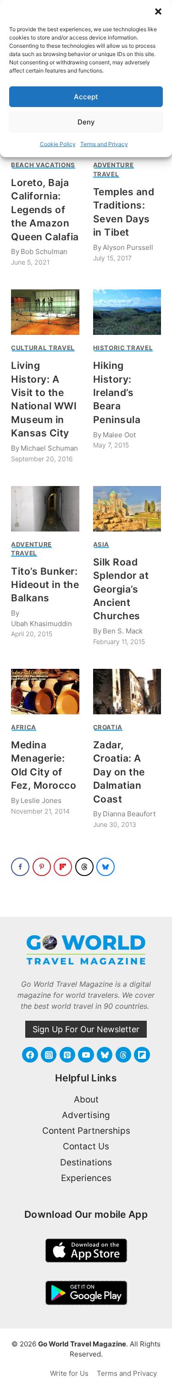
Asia (101, 544)
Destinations (86, 1162)
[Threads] (123, 1055)
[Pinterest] (67, 1055)
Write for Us (69, 1373)
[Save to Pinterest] (42, 867)
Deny (86, 122)
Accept (86, 96)
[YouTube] (86, 1055)
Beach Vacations (43, 165)
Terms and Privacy (104, 144)
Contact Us (86, 1146)
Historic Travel (123, 347)
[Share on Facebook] (20, 867)
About (86, 1099)
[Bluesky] (104, 1055)
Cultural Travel (43, 347)
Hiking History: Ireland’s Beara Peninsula (117, 392)
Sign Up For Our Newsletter (86, 1029)
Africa (23, 727)
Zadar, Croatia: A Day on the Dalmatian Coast (119, 772)
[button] (158, 11)
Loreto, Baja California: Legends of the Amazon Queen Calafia (45, 210)
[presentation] (45, 312)
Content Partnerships (86, 1130)
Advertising (86, 1115)
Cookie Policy (58, 144)
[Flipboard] (142, 1055)
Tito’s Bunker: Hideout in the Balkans (45, 584)
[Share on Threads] (84, 867)
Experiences (86, 1178)
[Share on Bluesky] (105, 867)
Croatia (108, 727)
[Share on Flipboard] (63, 867)
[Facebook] (30, 1055)
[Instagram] (48, 1055)
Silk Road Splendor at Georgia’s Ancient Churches (121, 589)
